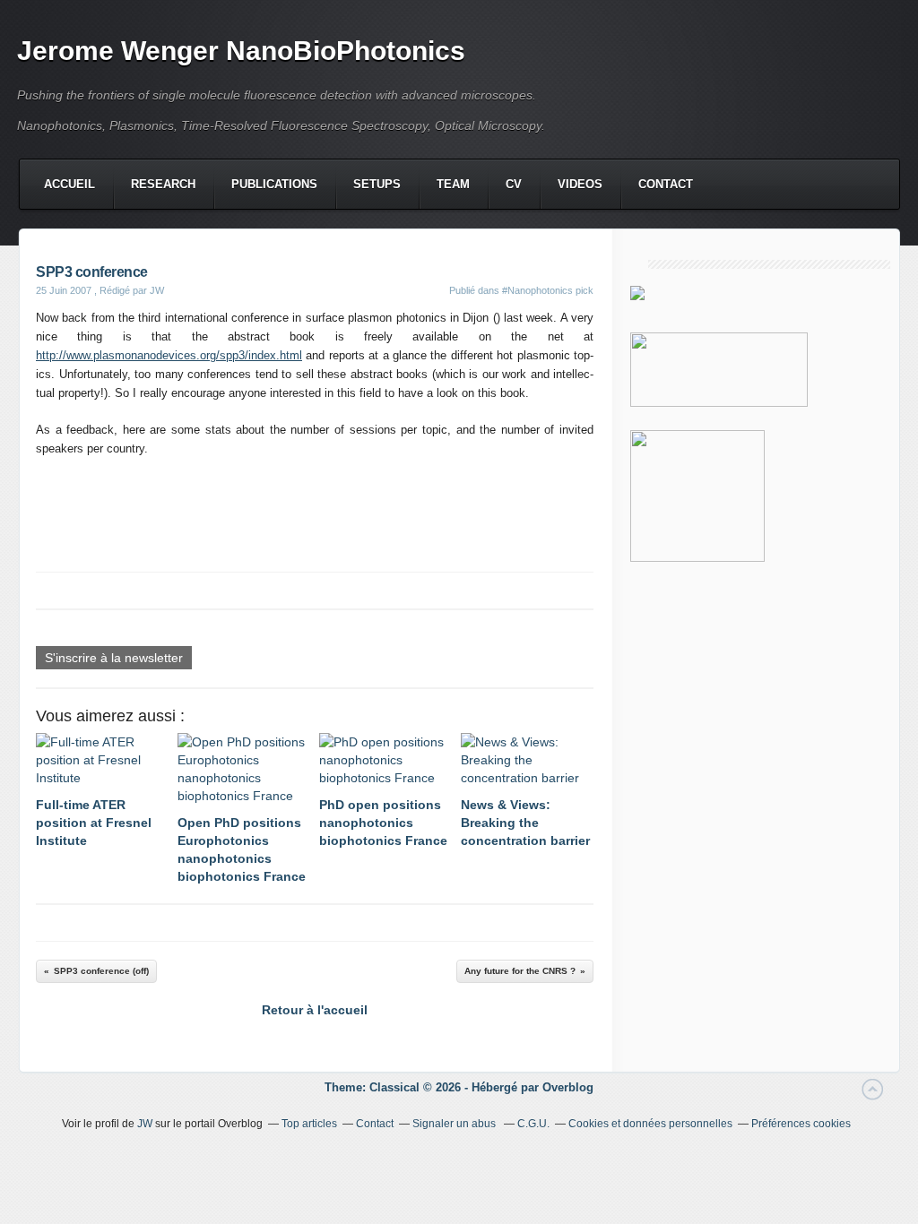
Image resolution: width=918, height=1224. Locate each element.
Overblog (567, 1087)
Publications (274, 184)
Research (163, 184)
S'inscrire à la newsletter (114, 658)
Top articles (309, 1123)
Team (453, 184)
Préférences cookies (801, 1123)
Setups (377, 184)
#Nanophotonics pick (547, 290)
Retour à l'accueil (315, 1010)
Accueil (69, 184)
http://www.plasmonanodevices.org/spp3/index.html (169, 355)
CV (514, 184)
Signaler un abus (455, 1123)
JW (144, 1123)
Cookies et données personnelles (650, 1123)
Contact (665, 184)
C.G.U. (533, 1123)
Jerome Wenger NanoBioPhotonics (241, 50)
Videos (580, 184)
